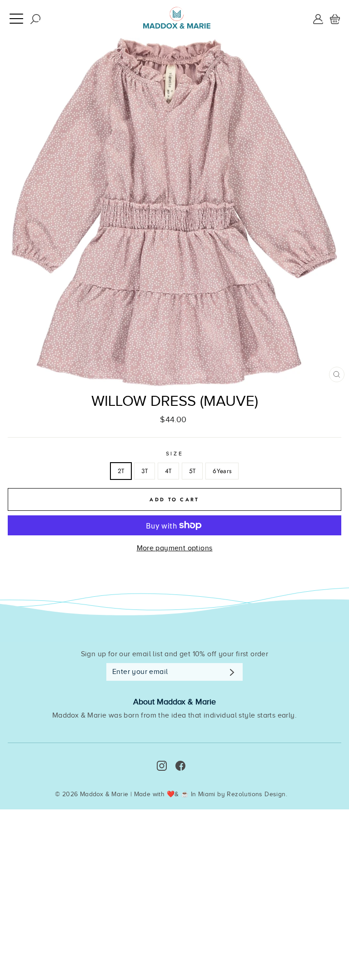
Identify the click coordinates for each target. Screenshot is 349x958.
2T (121, 470)
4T (168, 470)
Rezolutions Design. (257, 794)
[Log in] (318, 19)
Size (174, 453)
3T (144, 470)
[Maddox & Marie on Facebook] (180, 766)
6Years (222, 470)
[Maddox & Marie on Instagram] (162, 766)
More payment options (175, 548)
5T (192, 470)
